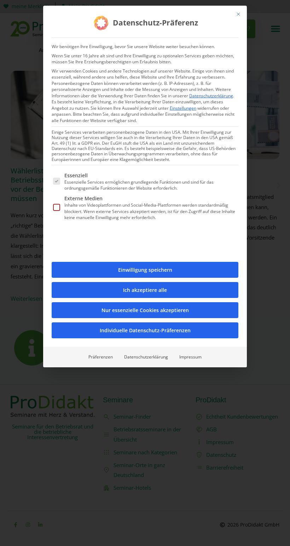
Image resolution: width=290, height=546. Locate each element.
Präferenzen (100, 357)
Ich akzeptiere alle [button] (145, 290)
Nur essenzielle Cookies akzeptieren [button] (145, 310)
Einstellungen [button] (183, 108)
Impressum (190, 357)
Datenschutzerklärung (211, 96)
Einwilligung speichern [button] (145, 269)
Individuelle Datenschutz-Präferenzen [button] (145, 330)
